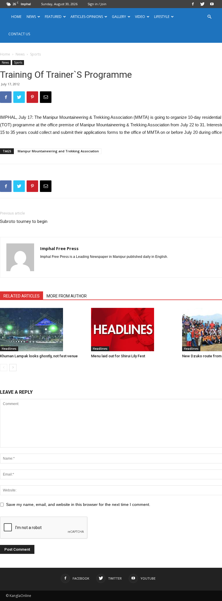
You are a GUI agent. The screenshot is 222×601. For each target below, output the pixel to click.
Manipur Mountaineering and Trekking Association (58, 151)
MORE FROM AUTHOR (67, 296)
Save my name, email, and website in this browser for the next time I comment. (78, 504)
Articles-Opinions (87, 16)
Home (16, 16)
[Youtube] (212, 4)
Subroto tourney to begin (23, 221)
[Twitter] (202, 4)
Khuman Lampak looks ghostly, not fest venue (39, 356)
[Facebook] (192, 4)
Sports (18, 62)
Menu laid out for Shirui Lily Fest (118, 356)
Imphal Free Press (59, 248)
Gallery (119, 16)
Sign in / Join (97, 4)
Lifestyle (161, 16)
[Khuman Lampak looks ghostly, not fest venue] (42, 329)
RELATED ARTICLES (21, 296)
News (20, 54)
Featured (53, 16)
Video (140, 16)
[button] (209, 17)
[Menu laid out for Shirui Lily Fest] (133, 329)
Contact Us (19, 34)
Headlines (9, 349)
